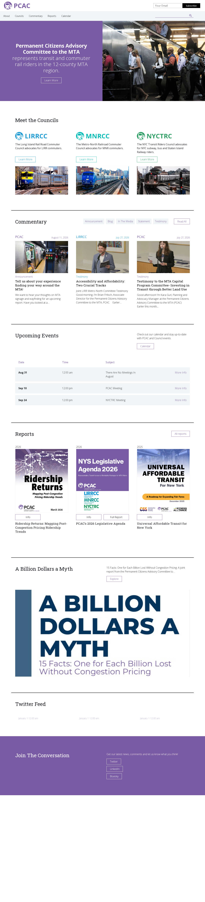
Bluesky (114, 776)
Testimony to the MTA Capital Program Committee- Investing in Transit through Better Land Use (163, 285)
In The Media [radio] (125, 221)
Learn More (51, 80)
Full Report (116, 517)
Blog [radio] (110, 221)
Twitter (114, 761)
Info (28, 517)
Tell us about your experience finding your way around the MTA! (38, 285)
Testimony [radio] (161, 221)
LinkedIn (114, 769)
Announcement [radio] (93, 221)
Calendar (66, 15)
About (6, 15)
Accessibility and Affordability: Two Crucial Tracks (100, 283)
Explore (114, 579)
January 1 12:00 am (28, 718)
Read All (181, 221)
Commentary (36, 15)
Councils (19, 15)
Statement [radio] (144, 221)
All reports (180, 434)
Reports (52, 15)
